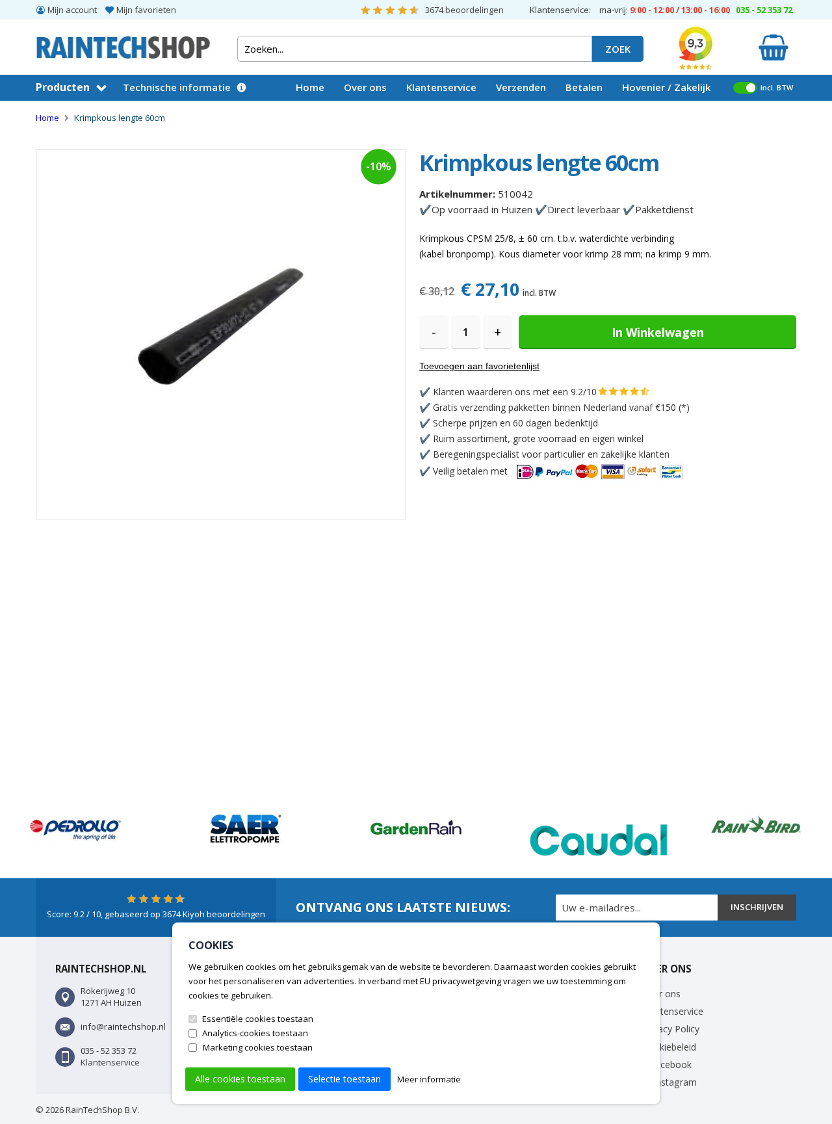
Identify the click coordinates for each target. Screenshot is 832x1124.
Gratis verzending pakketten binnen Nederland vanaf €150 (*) (561, 407)
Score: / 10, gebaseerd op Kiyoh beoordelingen (156, 914)
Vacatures (320, 112)
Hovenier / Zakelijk (666, 87)
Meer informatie (429, 1079)
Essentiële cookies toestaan (257, 1019)
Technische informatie (177, 87)
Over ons (365, 87)
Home (310, 87)
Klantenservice (441, 87)
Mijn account (72, 10)
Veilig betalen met (471, 471)
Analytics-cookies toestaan (255, 1033)
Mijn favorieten (146, 10)
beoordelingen (464, 10)
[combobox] (414, 49)
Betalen (584, 87)
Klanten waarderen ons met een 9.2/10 (515, 392)
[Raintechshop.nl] (123, 42)
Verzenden (521, 87)
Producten (63, 87)
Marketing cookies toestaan (258, 1047)
